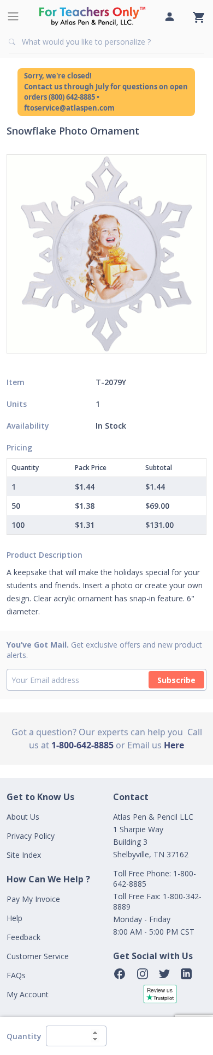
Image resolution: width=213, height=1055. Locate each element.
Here (174, 745)
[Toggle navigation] (13, 16)
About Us (23, 817)
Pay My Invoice (33, 899)
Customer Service (38, 956)
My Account (28, 994)
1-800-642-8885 (82, 745)
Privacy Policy (31, 836)
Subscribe (176, 680)
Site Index (24, 855)
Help (14, 918)
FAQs (16, 975)
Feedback (23, 937)
